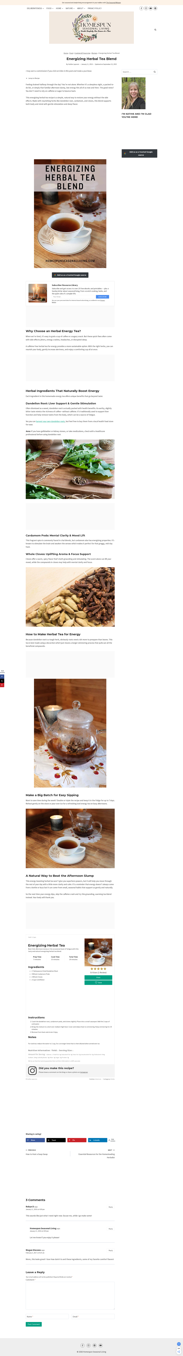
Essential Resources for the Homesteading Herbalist (96, 1154)
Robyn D (30, 1206)
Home (66, 53)
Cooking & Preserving (82, 53)
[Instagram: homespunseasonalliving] (33, 1070)
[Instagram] (146, 8)
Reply (111, 1207)
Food (71, 53)
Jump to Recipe (34, 78)
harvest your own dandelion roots (50, 421)
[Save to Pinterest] (2, 685)
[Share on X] (2, 681)
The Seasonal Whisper (113, 3)
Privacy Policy (94, 8)
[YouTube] (151, 8)
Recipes (94, 53)
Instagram (84, 1072)
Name (30, 1316)
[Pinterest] (155, 8)
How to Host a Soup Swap (37, 1152)
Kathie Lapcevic (73, 64)
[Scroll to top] (177, 1326)
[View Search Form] (155, 30)
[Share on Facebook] (2, 676)
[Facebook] (141, 8)
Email (76, 1316)
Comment (31, 1279)
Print (98, 977)
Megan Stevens (33, 1250)
